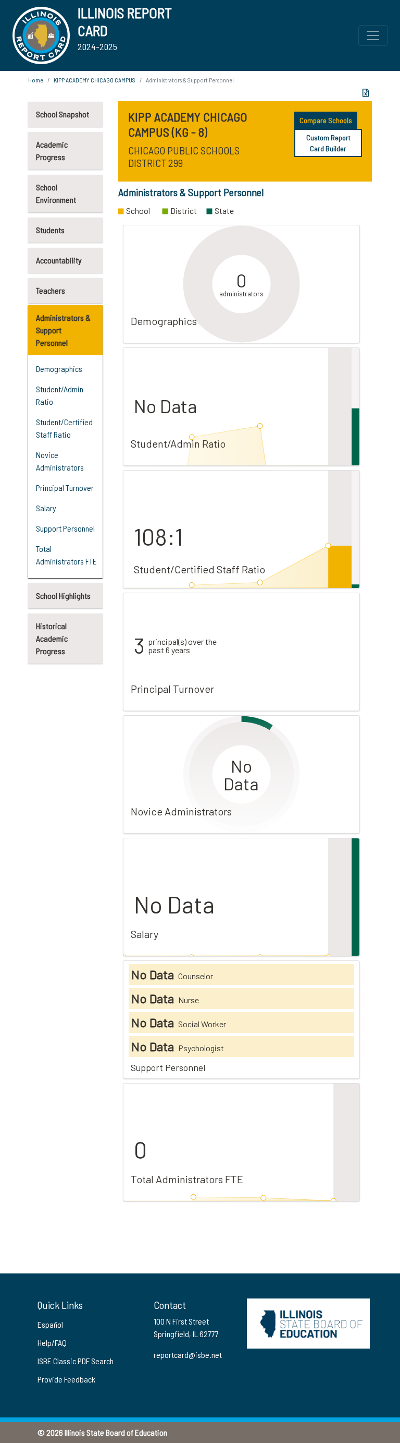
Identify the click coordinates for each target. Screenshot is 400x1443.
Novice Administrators (60, 461)
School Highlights (63, 595)
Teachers (50, 290)
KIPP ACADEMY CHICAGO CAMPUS (94, 79)
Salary (46, 508)
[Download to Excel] (365, 93)
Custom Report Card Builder (328, 143)
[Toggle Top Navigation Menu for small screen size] (373, 35)
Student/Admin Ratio (59, 395)
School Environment (56, 193)
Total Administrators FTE (66, 555)
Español (50, 1324)
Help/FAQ (52, 1343)
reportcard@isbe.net (188, 1355)
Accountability (59, 260)
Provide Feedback (66, 1379)
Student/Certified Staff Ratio (64, 428)
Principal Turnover (65, 487)
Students (50, 230)
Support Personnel (65, 528)
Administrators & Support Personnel (63, 329)
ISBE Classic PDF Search (76, 1361)
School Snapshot (62, 114)
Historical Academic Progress (52, 638)
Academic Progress (52, 150)
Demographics (59, 369)
